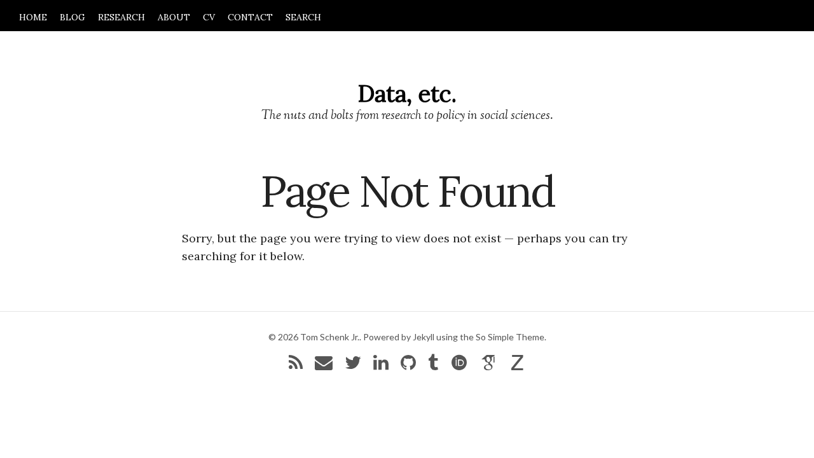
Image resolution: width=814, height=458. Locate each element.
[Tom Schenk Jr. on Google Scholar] (489, 365)
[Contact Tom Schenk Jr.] (324, 365)
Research (121, 17)
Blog (72, 17)
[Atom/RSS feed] (296, 365)
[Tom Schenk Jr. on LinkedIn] (381, 365)
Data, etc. (407, 93)
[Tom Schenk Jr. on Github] (408, 365)
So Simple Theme (510, 336)
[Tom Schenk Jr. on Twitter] (353, 365)
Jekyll (423, 336)
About (174, 17)
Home (33, 17)
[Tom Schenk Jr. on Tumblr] (433, 365)
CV (209, 17)
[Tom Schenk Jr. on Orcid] (459, 365)
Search (303, 17)
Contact (250, 17)
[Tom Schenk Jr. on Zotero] (517, 365)
